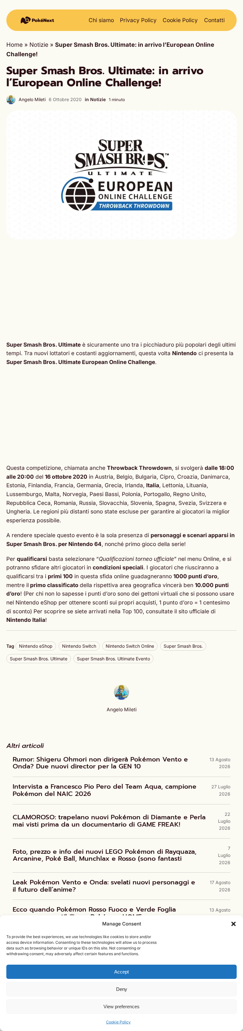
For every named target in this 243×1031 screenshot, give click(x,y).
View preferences (121, 1006)
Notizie (38, 44)
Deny (121, 989)
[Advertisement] (121, 290)
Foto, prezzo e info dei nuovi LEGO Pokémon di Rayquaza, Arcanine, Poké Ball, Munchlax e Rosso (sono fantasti (104, 855)
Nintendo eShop (36, 646)
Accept (121, 971)
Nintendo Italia (25, 619)
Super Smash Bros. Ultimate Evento (113, 658)
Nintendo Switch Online (130, 646)
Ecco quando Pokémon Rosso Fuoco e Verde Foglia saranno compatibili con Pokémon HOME (94, 913)
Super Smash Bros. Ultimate (38, 658)
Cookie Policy (118, 1022)
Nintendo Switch (79, 646)
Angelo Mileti (32, 99)
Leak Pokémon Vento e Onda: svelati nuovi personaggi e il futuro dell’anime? (104, 886)
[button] (233, 924)
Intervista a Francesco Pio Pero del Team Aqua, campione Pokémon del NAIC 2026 (104, 790)
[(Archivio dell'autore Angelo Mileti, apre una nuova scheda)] (121, 697)
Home (14, 44)
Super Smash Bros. (183, 646)
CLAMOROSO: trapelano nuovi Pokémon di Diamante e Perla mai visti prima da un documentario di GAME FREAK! (109, 821)
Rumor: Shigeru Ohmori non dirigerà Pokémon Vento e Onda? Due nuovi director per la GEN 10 (100, 763)
